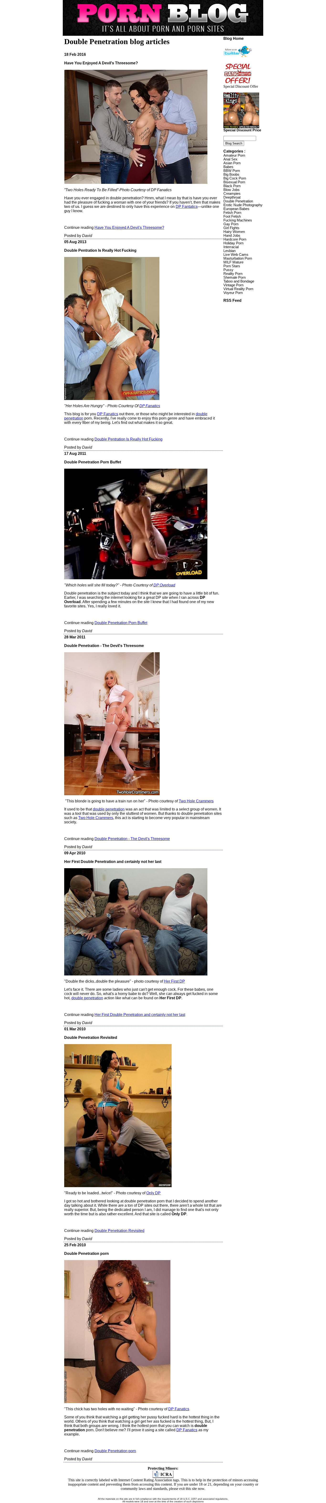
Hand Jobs (231, 235)
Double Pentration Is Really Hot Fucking (129, 439)
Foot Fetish (232, 216)
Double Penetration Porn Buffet (121, 623)
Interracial (231, 247)
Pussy (228, 270)
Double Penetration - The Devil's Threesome (132, 839)
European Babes (236, 209)
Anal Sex (230, 159)
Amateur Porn (234, 155)
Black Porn (232, 186)
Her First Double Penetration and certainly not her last (140, 1015)
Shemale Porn (234, 277)
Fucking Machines (237, 220)
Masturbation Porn (237, 258)
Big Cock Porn (234, 178)
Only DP (153, 1193)
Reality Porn (232, 274)
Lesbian (229, 251)
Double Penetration (238, 201)
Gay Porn (230, 224)
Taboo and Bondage (238, 281)
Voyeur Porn (233, 293)
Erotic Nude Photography (243, 205)
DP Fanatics (107, 414)
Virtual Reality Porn (238, 289)
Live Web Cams (235, 254)
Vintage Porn (233, 285)
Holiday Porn (233, 243)
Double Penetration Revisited (119, 1231)
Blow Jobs (231, 190)
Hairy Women (234, 232)
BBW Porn (231, 171)
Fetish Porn (232, 213)
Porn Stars (231, 266)
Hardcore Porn (234, 239)
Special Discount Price (242, 130)
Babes (228, 167)
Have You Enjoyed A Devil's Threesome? (129, 228)
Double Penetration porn (115, 1451)
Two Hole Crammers (196, 801)
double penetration (109, 809)
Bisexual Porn (234, 182)
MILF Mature (233, 262)
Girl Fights (231, 228)
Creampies (232, 193)
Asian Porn (232, 163)
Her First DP (174, 981)
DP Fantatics (187, 207)
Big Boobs (231, 174)
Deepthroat (232, 197)
